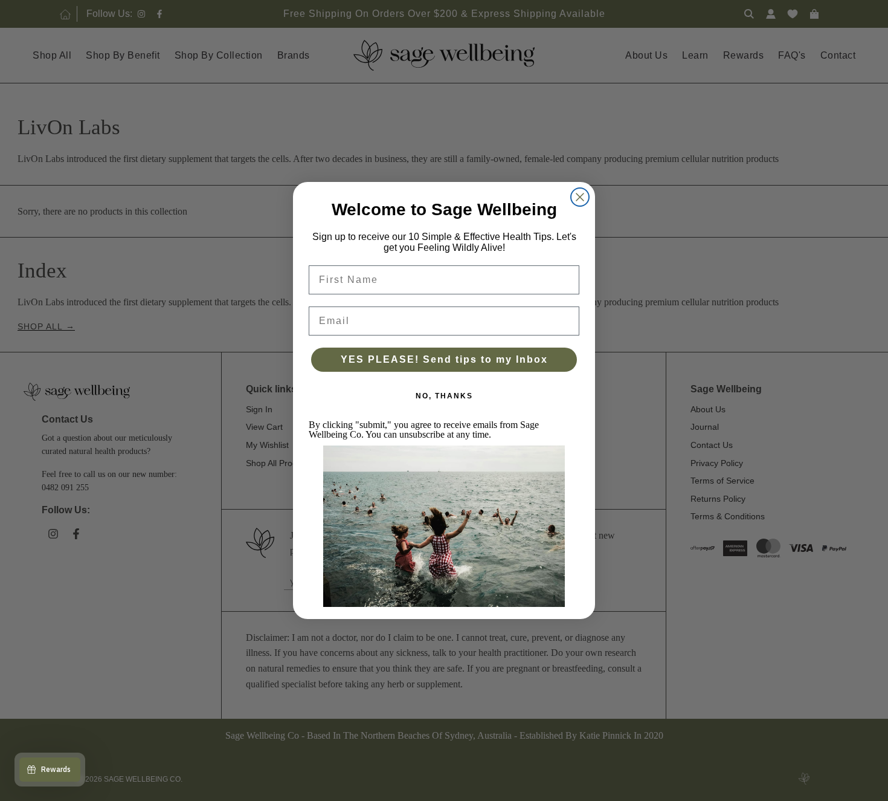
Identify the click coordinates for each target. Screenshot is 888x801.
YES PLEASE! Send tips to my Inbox (444, 359)
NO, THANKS (444, 396)
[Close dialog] (580, 197)
